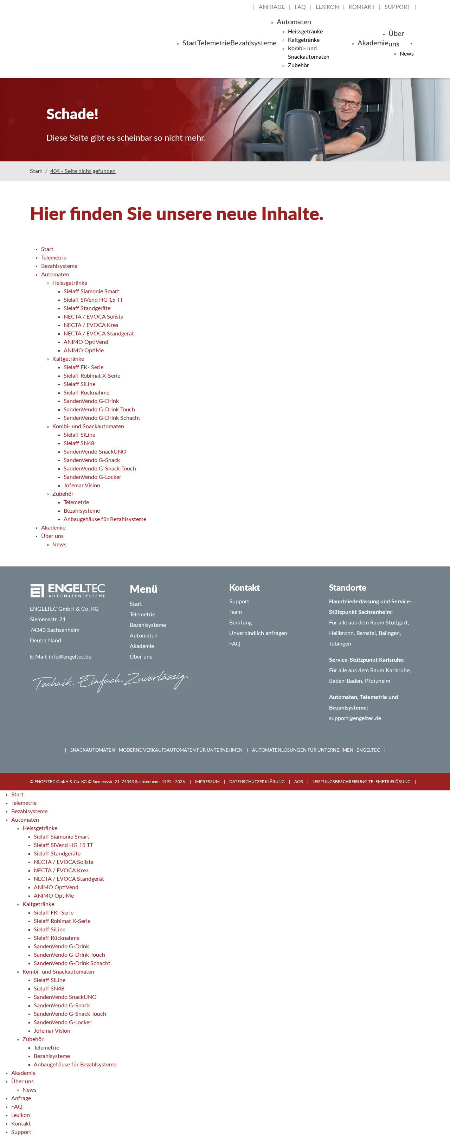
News (407, 54)
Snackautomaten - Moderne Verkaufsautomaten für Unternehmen (156, 750)
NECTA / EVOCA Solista (64, 862)
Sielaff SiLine (49, 929)
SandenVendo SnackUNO (65, 997)
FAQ (300, 7)
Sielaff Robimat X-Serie (62, 921)
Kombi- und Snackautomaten (58, 972)
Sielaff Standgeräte (57, 853)
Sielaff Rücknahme (56, 938)
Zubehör (298, 65)
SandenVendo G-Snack (62, 1005)
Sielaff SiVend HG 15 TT (63, 845)
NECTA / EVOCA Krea (61, 870)
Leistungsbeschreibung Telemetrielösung (362, 781)
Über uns (396, 39)
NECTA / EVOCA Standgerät (69, 879)
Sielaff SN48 (49, 989)
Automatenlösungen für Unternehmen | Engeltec (316, 750)
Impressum (207, 781)
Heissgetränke (305, 31)
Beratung (240, 622)
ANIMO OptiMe (54, 896)
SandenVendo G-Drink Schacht (72, 963)
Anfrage (272, 7)
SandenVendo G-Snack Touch (70, 1014)
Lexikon (327, 7)
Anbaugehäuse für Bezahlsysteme (75, 1064)
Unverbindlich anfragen (258, 633)
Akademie (373, 43)
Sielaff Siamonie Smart (61, 837)
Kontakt (362, 7)
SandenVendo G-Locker (62, 1022)
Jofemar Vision (52, 1031)
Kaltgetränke (304, 40)
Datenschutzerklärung (257, 781)
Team (235, 612)
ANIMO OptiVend (56, 887)
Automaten (294, 22)
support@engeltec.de (355, 718)
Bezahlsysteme (253, 43)
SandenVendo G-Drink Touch (69, 955)
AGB (298, 781)
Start (189, 43)
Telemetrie (213, 43)
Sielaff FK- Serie (53, 913)
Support (397, 7)
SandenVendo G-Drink (61, 946)
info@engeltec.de (70, 657)
